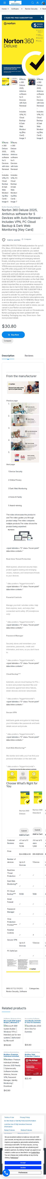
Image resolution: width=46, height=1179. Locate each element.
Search (32, 2)
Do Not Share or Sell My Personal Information (20, 1121)
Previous (9, 109)
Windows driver (16, 1018)
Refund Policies (26, 1130)
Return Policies (9, 1130)
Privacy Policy (25, 1117)
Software (15, 9)
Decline (23, 1168)
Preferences (23, 1172)
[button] (42, 17)
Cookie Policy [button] (35, 1152)
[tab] (15, 470)
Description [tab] (8, 356)
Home (4, 9)
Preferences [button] (14, 1158)
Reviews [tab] (29, 356)
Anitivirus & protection (11, 1052)
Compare (27, 239)
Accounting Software (32, 1018)
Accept (23, 1163)
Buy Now (15, 335)
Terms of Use (9, 1117)
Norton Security (31, 9)
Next (38, 109)
